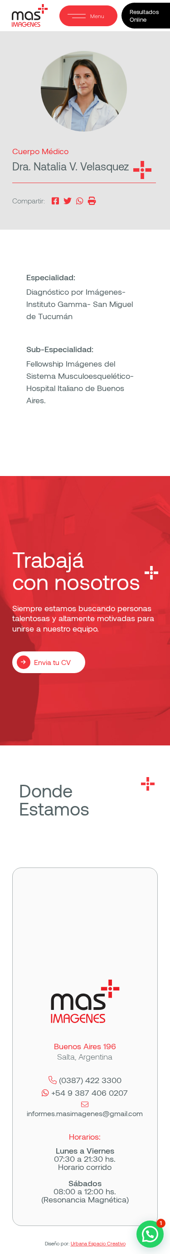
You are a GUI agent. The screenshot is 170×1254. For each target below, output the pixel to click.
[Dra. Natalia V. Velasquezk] (55, 200)
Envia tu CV (52, 662)
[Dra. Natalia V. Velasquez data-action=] (80, 200)
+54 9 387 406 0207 (89, 1093)
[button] (150, 1234)
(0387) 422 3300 (90, 1080)
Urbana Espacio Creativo (98, 1243)
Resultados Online (144, 15)
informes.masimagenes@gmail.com (85, 1113)
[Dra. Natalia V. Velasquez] (67, 200)
